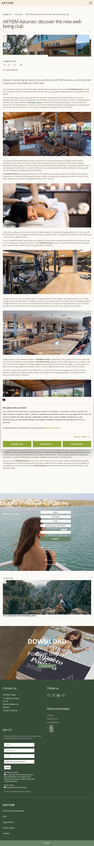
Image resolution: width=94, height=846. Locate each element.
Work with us (52, 719)
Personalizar (46, 444)
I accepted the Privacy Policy (56, 560)
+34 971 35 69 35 (10, 710)
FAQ (4, 816)
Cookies (6, 833)
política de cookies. (52, 428)
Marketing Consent (11, 772)
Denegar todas (17, 444)
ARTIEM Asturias (35, 102)
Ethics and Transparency (13, 811)
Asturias (82, 168)
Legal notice (8, 822)
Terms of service (50, 564)
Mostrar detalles (80, 437)
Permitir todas (77, 444)
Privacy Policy (62, 564)
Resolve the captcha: (53, 530)
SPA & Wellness (13, 232)
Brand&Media (53, 722)
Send (55, 539)
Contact (50, 715)
